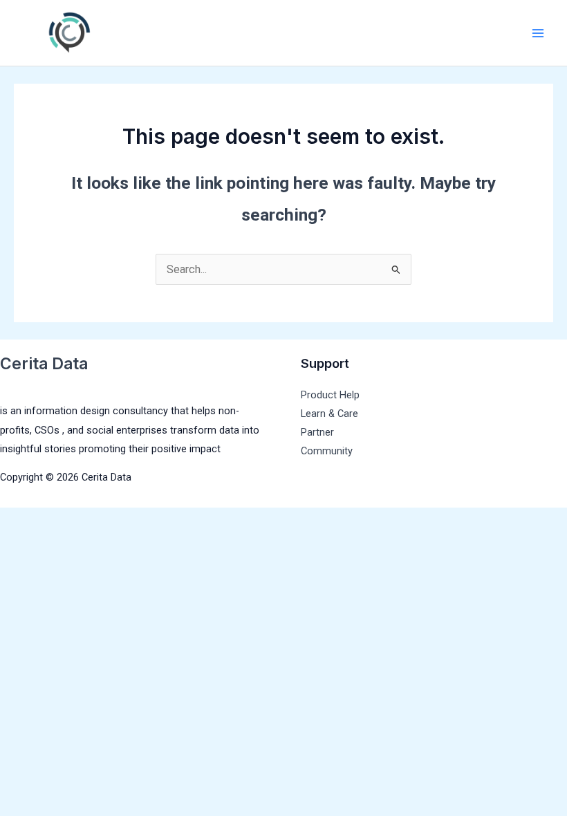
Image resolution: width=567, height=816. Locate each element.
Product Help (330, 395)
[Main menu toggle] (537, 32)
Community (327, 451)
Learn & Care (329, 413)
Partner (317, 432)
